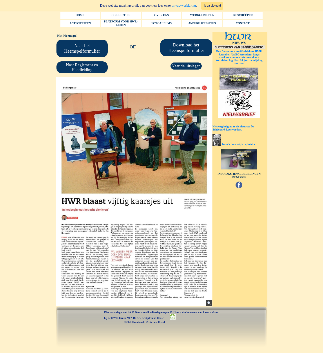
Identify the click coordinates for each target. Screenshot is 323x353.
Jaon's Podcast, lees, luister (238, 144)
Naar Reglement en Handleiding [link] (82, 67)
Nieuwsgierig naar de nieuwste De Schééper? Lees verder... (233, 128)
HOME (80, 15)
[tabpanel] (134, 47)
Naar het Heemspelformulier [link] (82, 48)
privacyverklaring (184, 5)
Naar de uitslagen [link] (186, 66)
